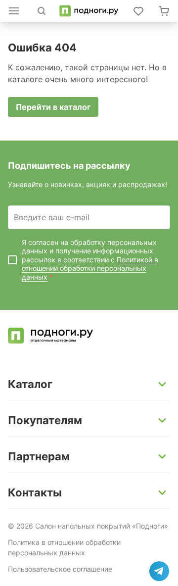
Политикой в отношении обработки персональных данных (90, 268)
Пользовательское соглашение (60, 569)
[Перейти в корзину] (164, 11)
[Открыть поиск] (41, 11)
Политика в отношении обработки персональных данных (64, 547)
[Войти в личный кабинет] (138, 11)
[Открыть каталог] (14, 11)
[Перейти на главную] (89, 11)
